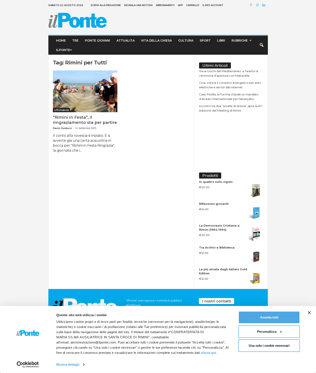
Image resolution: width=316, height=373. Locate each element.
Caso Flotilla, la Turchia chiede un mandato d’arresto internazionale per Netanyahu (228, 97)
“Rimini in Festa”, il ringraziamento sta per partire (85, 120)
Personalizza (266, 331)
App (180, 5)
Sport (205, 40)
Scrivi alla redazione (106, 5)
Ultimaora (61, 110)
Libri (221, 40)
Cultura (185, 40)
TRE (75, 40)
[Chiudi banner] (309, 312)
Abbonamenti (165, 5)
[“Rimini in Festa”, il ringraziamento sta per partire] (85, 91)
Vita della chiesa (156, 40)
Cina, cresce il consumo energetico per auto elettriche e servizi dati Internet (230, 85)
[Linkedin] (264, 5)
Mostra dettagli (67, 364)
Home (61, 40)
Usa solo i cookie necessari (269, 345)
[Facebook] (251, 5)
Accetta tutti (269, 317)
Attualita (126, 40)
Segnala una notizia (138, 5)
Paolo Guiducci (62, 128)
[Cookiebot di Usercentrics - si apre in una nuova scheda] (28, 364)
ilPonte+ (64, 50)
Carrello (192, 5)
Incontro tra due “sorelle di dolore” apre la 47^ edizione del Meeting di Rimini (230, 108)
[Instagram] (258, 5)
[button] (261, 45)
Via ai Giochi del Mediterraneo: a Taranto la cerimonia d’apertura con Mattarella (228, 73)
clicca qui (208, 352)
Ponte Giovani (97, 40)
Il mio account (212, 5)
